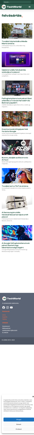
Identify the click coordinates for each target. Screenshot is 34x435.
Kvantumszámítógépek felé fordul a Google (15, 130)
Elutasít (18, 424)
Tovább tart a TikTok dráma (15, 186)
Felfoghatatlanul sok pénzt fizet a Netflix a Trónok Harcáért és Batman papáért (17, 100)
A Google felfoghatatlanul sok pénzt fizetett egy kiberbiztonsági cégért (16, 245)
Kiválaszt (19, 429)
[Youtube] (11, 307)
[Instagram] (7, 307)
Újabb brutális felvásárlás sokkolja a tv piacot (14, 71)
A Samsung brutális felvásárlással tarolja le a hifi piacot (15, 214)
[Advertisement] (17, 271)
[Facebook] (3, 307)
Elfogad (18, 419)
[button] (33, 396)
